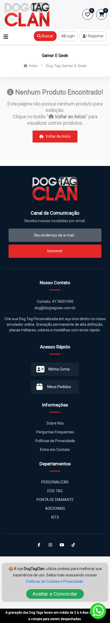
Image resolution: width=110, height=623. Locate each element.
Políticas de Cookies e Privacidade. (55, 581)
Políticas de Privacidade (55, 441)
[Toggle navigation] (6, 37)
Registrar (95, 36)
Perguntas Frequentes (55, 432)
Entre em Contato (55, 449)
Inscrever (55, 251)
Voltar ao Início (58, 136)
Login (70, 36)
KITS (55, 517)
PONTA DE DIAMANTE (55, 500)
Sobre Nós (55, 423)
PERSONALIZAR (55, 482)
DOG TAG (55, 491)
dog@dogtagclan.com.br (55, 308)
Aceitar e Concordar (55, 594)
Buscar (47, 36)
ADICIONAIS (55, 508)
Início (33, 66)
